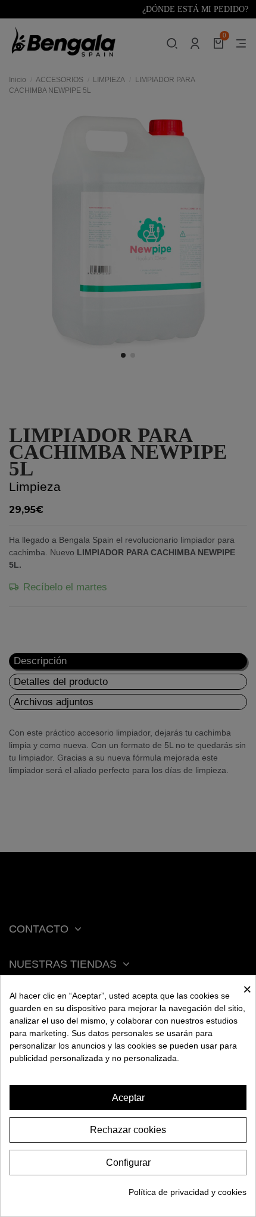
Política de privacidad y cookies (187, 1192)
